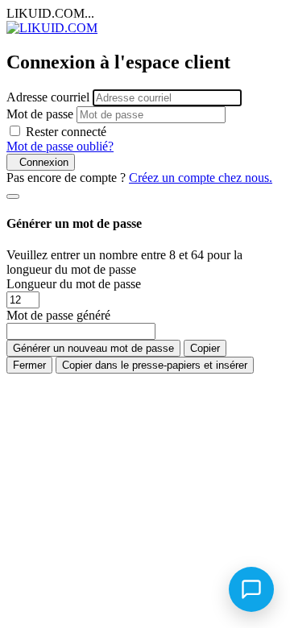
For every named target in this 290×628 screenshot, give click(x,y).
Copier (205, 348)
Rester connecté (66, 131)
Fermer (29, 365)
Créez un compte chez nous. (200, 177)
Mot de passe (39, 114)
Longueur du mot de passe (73, 284)
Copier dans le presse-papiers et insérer (154, 365)
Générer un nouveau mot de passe (93, 348)
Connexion (40, 162)
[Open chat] (251, 589)
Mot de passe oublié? (60, 146)
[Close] (12, 196)
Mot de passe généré (58, 315)
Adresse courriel (47, 97)
